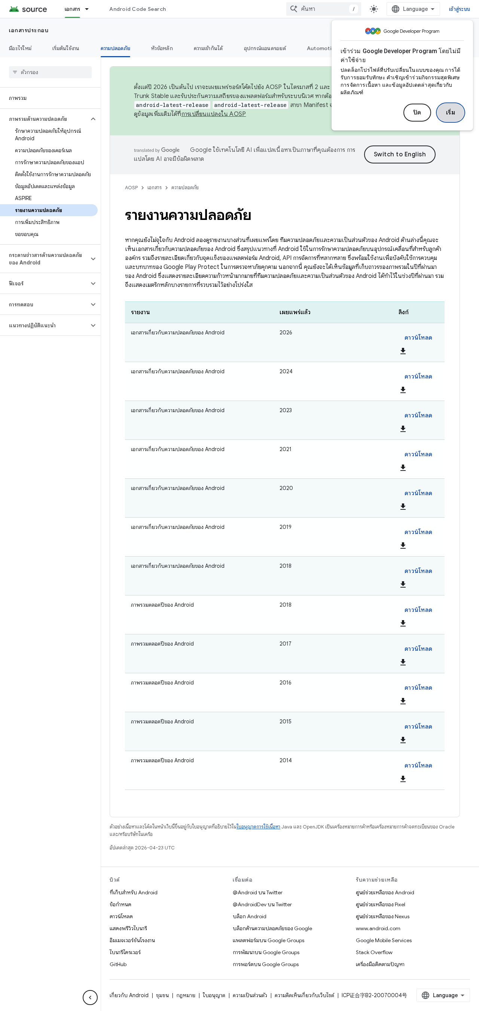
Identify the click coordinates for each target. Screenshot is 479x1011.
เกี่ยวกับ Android (129, 995)
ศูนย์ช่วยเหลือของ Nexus (382, 916)
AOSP (131, 187)
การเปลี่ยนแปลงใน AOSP (213, 114)
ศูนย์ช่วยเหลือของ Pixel (380, 904)
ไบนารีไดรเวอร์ (125, 952)
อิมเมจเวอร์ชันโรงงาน (132, 940)
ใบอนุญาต (214, 995)
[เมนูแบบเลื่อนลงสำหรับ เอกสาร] (90, 9)
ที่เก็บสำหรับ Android (134, 892)
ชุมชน (162, 995)
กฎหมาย (185, 995)
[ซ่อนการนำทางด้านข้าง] (90, 997)
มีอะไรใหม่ (20, 48)
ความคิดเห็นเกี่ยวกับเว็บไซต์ (304, 995)
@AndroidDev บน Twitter (262, 904)
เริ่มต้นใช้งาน (66, 48)
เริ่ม (450, 112)
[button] (44, 119)
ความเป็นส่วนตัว (250, 995)
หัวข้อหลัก (162, 48)
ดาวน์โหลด (419, 337)
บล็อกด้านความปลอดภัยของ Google (272, 928)
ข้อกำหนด (120, 904)
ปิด (417, 112)
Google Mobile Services (384, 940)
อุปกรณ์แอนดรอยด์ (265, 48)
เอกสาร (72, 9)
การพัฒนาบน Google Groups (266, 952)
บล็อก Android (249, 916)
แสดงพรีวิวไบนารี (128, 928)
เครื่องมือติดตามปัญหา (380, 964)
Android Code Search (137, 9)
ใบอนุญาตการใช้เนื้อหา (258, 827)
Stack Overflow (374, 952)
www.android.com (378, 928)
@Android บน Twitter (258, 892)
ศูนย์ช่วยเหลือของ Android (385, 892)
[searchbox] (50, 72)
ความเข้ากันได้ (208, 48)
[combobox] (323, 9)
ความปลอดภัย (116, 48)
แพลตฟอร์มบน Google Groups (268, 940)
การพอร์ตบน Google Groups (266, 964)
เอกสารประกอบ (29, 30)
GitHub (118, 964)
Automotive (322, 48)
